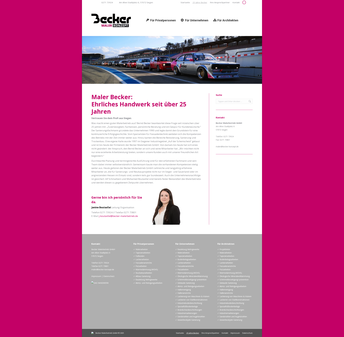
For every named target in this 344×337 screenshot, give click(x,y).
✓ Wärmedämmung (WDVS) (145, 269)
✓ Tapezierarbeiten (141, 252)
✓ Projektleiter (223, 249)
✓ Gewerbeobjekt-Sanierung (187, 320)
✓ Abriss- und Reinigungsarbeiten (147, 283)
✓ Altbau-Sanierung (141, 276)
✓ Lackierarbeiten (141, 259)
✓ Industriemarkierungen (186, 313)
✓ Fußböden (138, 256)
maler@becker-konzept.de (227, 146)
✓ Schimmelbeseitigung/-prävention (191, 279)
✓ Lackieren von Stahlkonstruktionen (191, 299)
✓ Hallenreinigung (183, 289)
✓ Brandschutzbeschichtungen (188, 310)
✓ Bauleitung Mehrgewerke (145, 279)
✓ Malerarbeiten (140, 249)
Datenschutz (108, 276)
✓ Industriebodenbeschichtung (188, 303)
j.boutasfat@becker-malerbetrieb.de (118, 216)
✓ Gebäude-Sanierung (185, 283)
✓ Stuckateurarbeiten (142, 273)
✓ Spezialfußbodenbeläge (186, 306)
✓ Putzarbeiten (140, 266)
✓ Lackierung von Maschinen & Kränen (192, 296)
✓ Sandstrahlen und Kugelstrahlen (190, 316)
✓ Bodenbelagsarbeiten (185, 259)
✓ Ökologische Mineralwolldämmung (191, 276)
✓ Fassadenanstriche (142, 262)
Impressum (96, 276)
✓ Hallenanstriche (183, 293)
